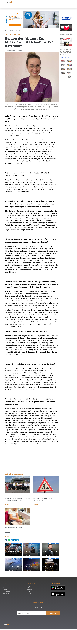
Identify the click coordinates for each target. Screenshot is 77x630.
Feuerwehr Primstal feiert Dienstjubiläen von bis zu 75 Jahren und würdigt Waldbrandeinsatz (17, 498)
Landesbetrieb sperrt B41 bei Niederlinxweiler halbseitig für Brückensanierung (43, 498)
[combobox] (21, 5)
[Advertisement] (32, 459)
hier (65, 54)
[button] (72, 2)
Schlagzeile (17, 30)
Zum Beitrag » (7, 504)
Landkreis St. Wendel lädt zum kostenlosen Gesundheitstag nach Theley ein (16, 530)
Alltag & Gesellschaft (9, 30)
